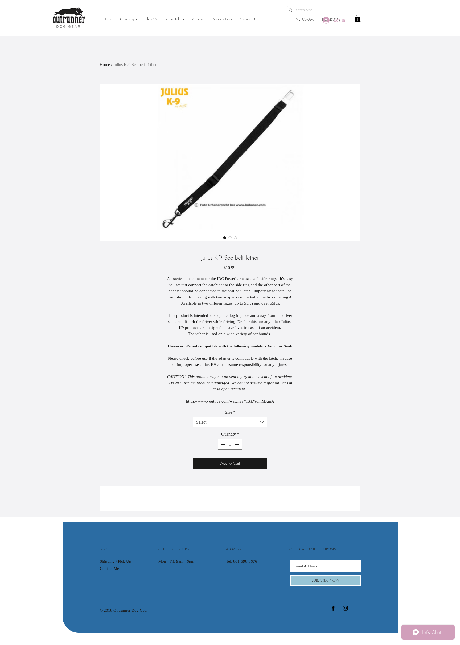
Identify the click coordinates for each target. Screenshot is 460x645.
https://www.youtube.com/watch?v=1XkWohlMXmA (230, 401)
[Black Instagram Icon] (345, 608)
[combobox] (230, 422)
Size (230, 412)
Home (105, 64)
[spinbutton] (230, 444)
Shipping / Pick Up (116, 561)
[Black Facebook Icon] (333, 608)
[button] (358, 18)
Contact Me (109, 568)
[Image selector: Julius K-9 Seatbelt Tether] (224, 237)
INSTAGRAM (305, 19)
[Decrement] (222, 444)
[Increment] (237, 444)
